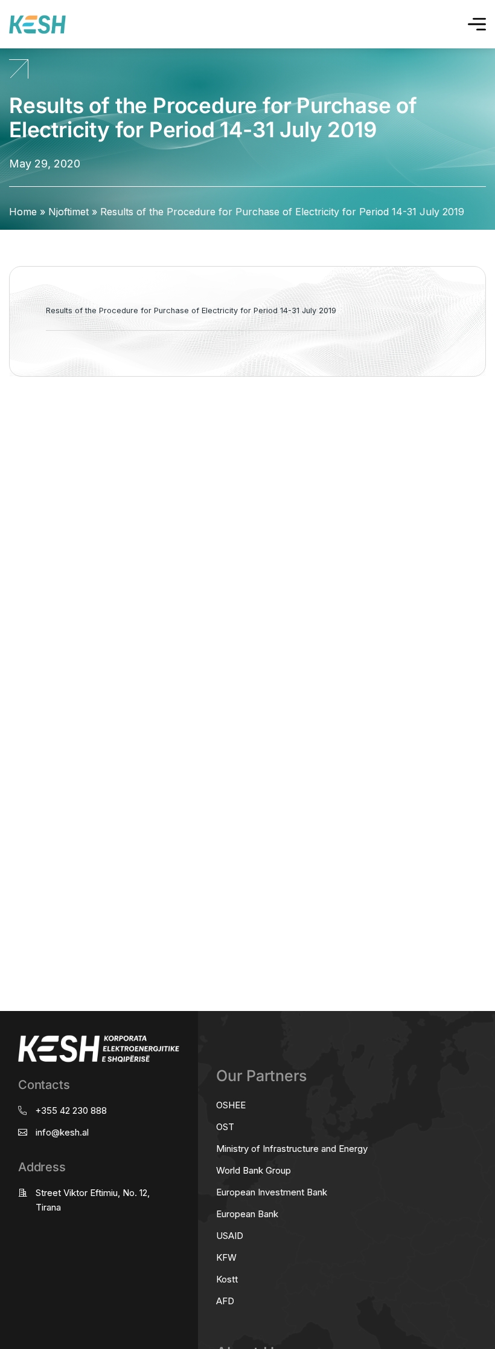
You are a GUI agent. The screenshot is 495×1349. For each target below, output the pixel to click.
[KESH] (37, 24)
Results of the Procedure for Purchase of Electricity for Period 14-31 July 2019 (191, 310)
